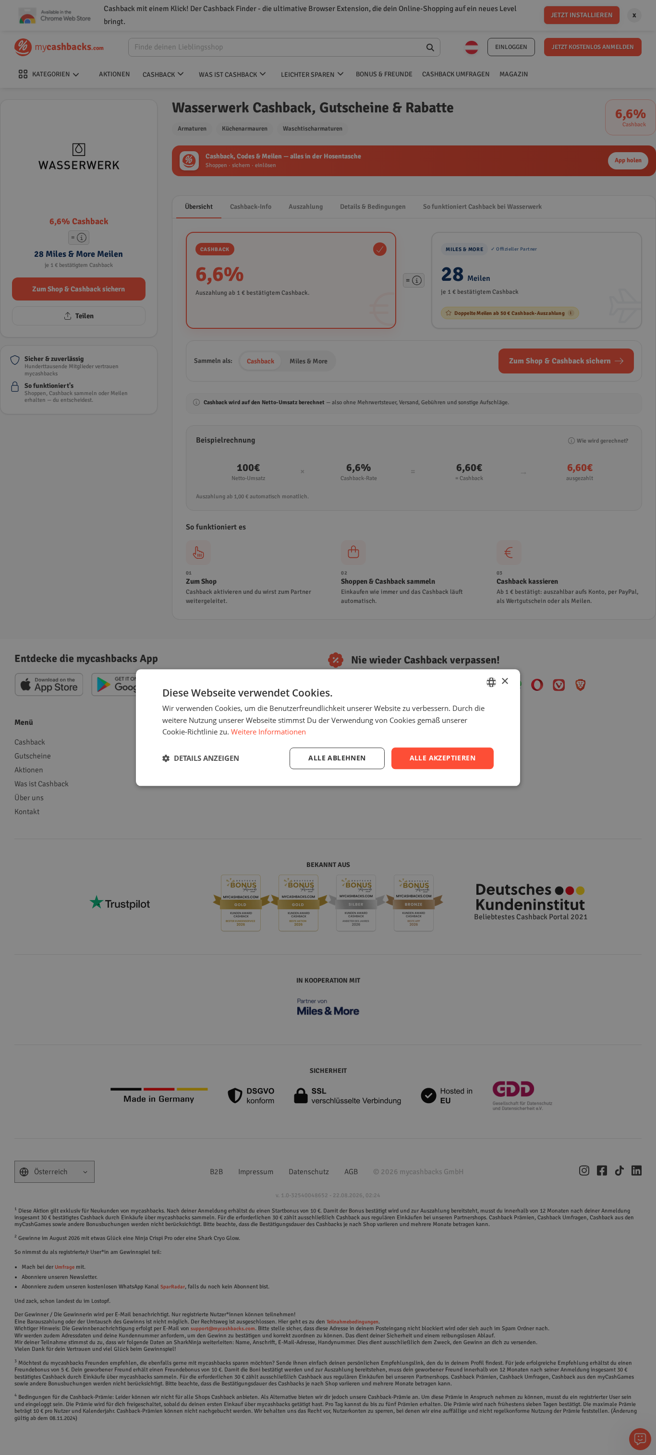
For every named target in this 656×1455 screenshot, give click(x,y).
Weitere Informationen (268, 732)
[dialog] (328, 727)
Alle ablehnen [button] (336, 757)
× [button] (504, 681)
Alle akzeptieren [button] (442, 757)
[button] (200, 758)
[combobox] (491, 682)
